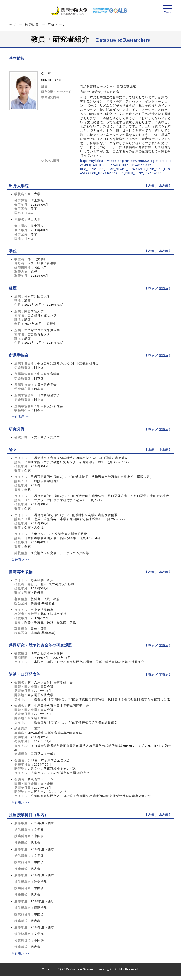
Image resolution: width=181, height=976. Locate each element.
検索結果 (32, 25)
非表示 (163, 186)
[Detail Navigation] (167, 10)
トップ (10, 25)
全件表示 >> (20, 416)
